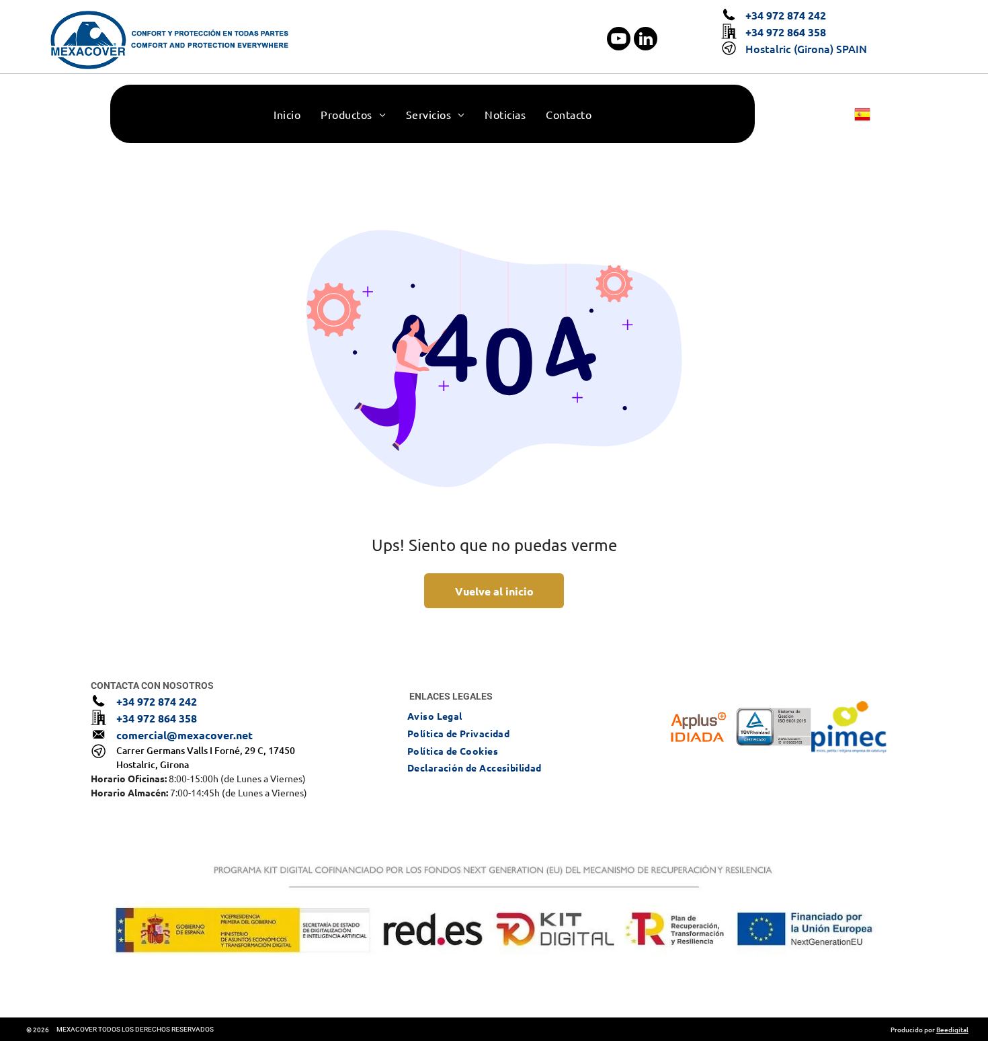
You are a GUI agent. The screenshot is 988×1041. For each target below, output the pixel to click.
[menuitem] (287, 114)
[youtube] (618, 40)
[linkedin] (645, 40)
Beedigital (952, 1029)
